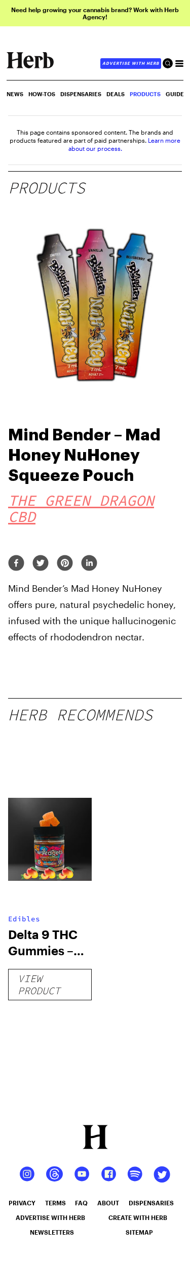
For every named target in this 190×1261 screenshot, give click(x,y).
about (108, 1202)
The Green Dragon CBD (81, 508)
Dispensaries (80, 94)
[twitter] (40, 564)
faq (81, 1202)
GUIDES (176, 94)
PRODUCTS (145, 94)
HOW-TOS (41, 94)
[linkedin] (89, 564)
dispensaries (151, 1202)
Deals (115, 94)
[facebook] (16, 564)
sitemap (139, 1232)
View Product (39, 984)
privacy (22, 1202)
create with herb (137, 1217)
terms (55, 1202)
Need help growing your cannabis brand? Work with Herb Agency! (95, 13)
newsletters (52, 1232)
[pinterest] (65, 564)
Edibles (24, 918)
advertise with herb (130, 63)
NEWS (15, 94)
